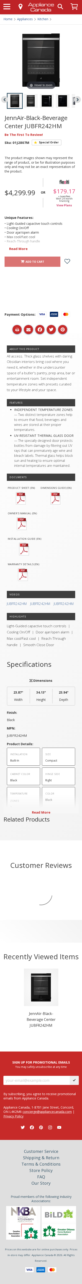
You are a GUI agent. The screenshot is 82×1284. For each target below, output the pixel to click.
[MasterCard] (52, 1270)
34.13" (41, 696)
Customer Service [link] (41, 1151)
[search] (60, 6)
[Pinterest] (41, 1127)
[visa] (29, 1270)
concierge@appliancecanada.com (47, 1111)
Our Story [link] (41, 1183)
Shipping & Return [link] (41, 1157)
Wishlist (70, 262)
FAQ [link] (41, 1176)
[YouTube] (59, 1127)
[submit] (74, 1080)
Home (8, 19)
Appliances (25, 19)
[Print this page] (17, 329)
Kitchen (42, 19)
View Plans (64, 205)
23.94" (64, 696)
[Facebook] (31, 1127)
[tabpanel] (41, 999)
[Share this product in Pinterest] (62, 329)
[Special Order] (47, 142)
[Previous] (4, 99)
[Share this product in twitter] (51, 329)
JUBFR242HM (17, 603)
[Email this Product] (28, 329)
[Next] (77, 99)
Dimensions (42, 680)
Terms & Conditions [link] (41, 1164)
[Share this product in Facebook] (39, 329)
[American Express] (40, 1270)
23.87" (18, 696)
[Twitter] (22, 1127)
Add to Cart (34, 262)
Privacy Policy (13, 1116)
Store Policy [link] (41, 1170)
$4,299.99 (20, 192)
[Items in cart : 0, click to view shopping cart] (74, 12)
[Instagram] (50, 1127)
